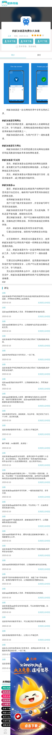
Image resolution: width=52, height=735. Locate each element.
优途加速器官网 (9, 700)
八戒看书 (7, 704)
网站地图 (7, 688)
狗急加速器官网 (9, 696)
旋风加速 (7, 692)
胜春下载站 (7, 708)
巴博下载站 (7, 721)
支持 (40, 303)
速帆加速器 (7, 725)
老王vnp (6, 717)
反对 (46, 303)
